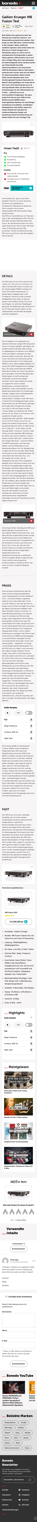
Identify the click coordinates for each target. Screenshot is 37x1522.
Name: (4, 1330)
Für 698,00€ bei (16, 922)
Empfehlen (5, 1285)
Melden (4, 1281)
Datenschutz (7, 1500)
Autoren (5, 1505)
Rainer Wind (29, 26)
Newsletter (14, 1480)
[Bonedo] (11, 3)
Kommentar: (7, 1312)
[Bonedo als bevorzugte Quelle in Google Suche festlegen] (17, 26)
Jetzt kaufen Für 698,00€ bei (17, 188)
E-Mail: (5, 1341)
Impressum (6, 1495)
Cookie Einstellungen (10, 1510)
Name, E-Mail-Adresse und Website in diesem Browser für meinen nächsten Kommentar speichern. (17, 1353)
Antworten (5, 1278)
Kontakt (5, 1490)
